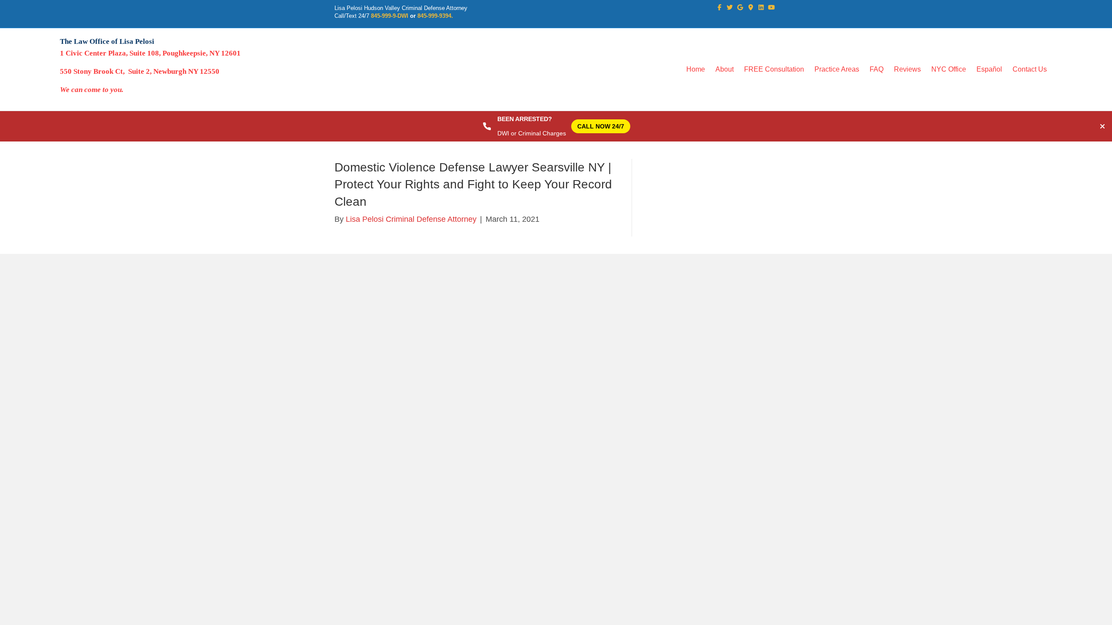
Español (989, 69)
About (724, 69)
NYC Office (948, 69)
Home (695, 69)
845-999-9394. (435, 16)
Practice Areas (836, 69)
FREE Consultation (774, 69)
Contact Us (1030, 69)
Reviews (907, 69)
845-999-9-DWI (389, 16)
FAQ (877, 69)
